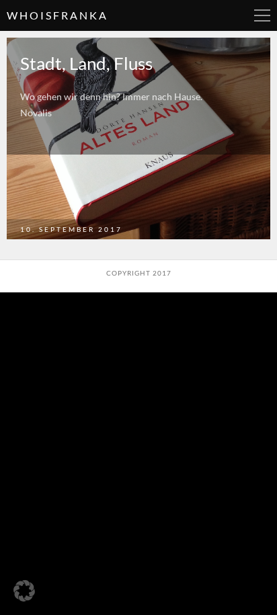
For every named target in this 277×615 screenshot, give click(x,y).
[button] (24, 591)
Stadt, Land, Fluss (86, 63)
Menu (262, 15)
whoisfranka (57, 15)
